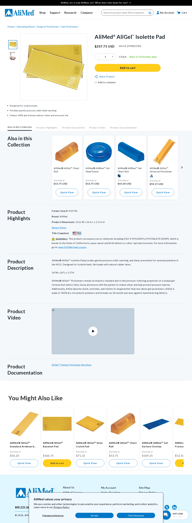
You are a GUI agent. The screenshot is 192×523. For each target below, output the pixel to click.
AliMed (28, 515)
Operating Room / (26, 26)
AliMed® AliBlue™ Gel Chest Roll (130, 170)
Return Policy (59, 227)
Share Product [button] (107, 76)
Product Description (73, 127)
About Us (68, 487)
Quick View (67, 192)
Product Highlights (47, 127)
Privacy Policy (61, 507)
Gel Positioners (69, 26)
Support (55, 12)
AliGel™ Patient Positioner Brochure (72, 364)
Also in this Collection (20, 126)
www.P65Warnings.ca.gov (72, 247)
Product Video (97, 127)
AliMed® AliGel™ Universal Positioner (161, 170)
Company (87, 12)
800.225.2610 (23, 507)
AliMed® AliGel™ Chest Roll (66, 170)
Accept (94, 515)
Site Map (144, 487)
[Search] (150, 13)
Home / (12, 26)
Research (70, 12)
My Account (108, 487)
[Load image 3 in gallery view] (12, 44)
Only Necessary (136, 515)
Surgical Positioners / (49, 26)
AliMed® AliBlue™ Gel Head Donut (98, 170)
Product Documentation (123, 127)
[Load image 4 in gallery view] (12, 55)
